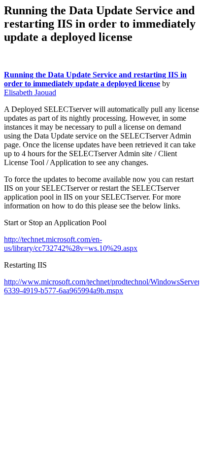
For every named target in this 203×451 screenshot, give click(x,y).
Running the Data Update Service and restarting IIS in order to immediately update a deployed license (95, 79)
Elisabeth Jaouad (30, 92)
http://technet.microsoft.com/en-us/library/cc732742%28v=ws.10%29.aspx (70, 243)
